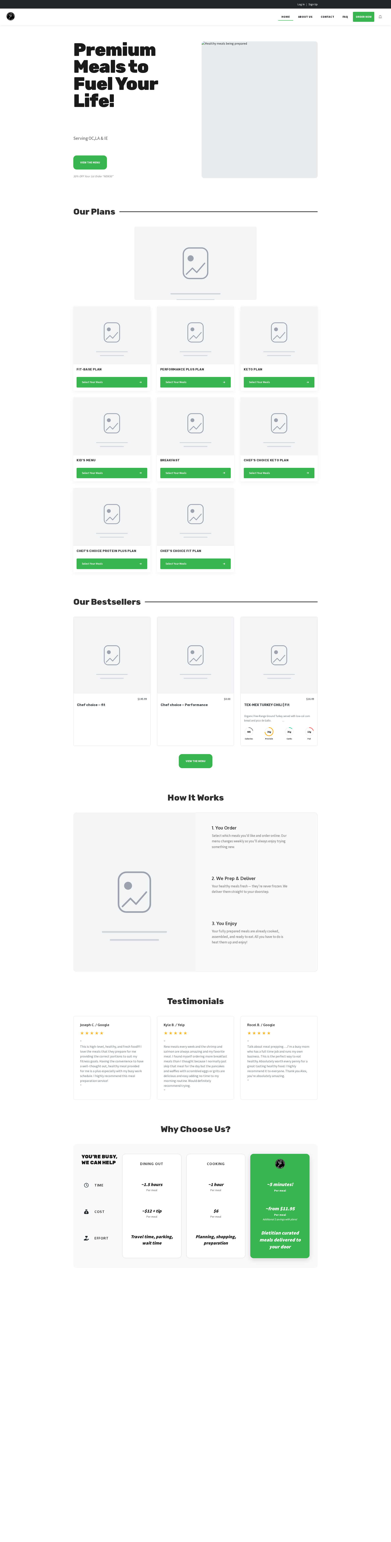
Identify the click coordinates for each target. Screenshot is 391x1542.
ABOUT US (305, 17)
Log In (301, 4)
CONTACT (327, 17)
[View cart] (380, 16)
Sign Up (313, 4)
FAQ (345, 17)
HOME (285, 17)
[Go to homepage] (11, 19)
